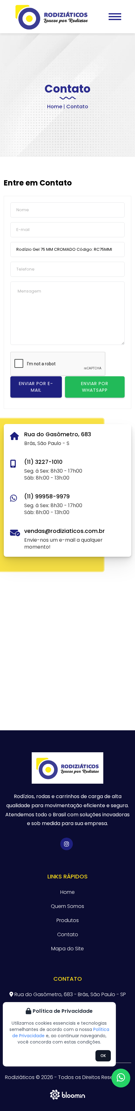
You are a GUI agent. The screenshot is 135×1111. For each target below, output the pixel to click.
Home (54, 106)
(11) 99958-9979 (47, 496)
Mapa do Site (67, 948)
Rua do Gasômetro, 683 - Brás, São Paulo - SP (69, 994)
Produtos (68, 920)
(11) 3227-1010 (43, 462)
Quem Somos (67, 906)
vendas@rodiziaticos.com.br (64, 531)
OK (103, 1055)
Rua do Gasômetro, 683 (57, 434)
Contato (67, 934)
